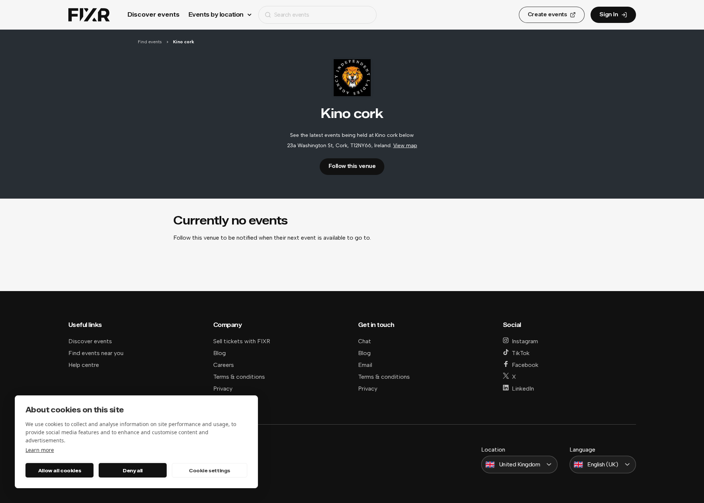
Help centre (83, 364)
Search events (291, 14)
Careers (223, 364)
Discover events (153, 14)
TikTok (521, 353)
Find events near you (95, 353)
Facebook (525, 364)
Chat (364, 341)
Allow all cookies (59, 470)
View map (405, 145)
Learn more (39, 449)
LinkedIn (523, 388)
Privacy (222, 388)
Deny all (133, 470)
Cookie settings (209, 470)
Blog (219, 353)
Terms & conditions (239, 376)
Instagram (525, 341)
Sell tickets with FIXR (241, 341)
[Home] (89, 15)
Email (365, 364)
